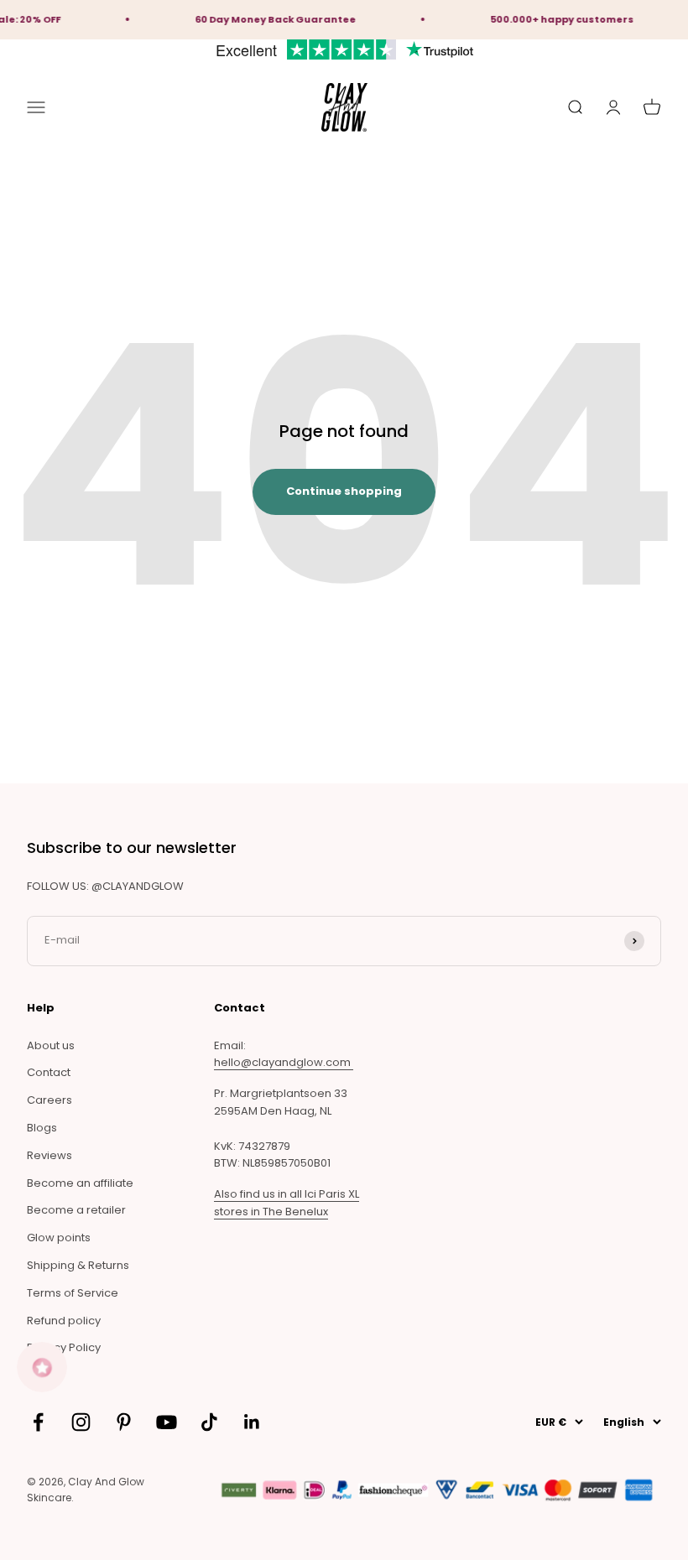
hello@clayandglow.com (283, 1062)
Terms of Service (72, 1293)
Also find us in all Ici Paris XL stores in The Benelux (286, 1202)
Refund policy (64, 1321)
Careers (49, 1100)
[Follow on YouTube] (166, 1422)
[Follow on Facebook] (38, 1422)
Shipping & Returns (78, 1265)
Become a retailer (76, 1210)
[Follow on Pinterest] (123, 1422)
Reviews (49, 1155)
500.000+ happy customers (553, 19)
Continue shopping (344, 491)
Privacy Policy (64, 1347)
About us (51, 1045)
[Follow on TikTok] (209, 1422)
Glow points (59, 1237)
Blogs (42, 1128)
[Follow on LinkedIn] (252, 1422)
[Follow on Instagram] (81, 1422)
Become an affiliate (80, 1183)
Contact (48, 1072)
